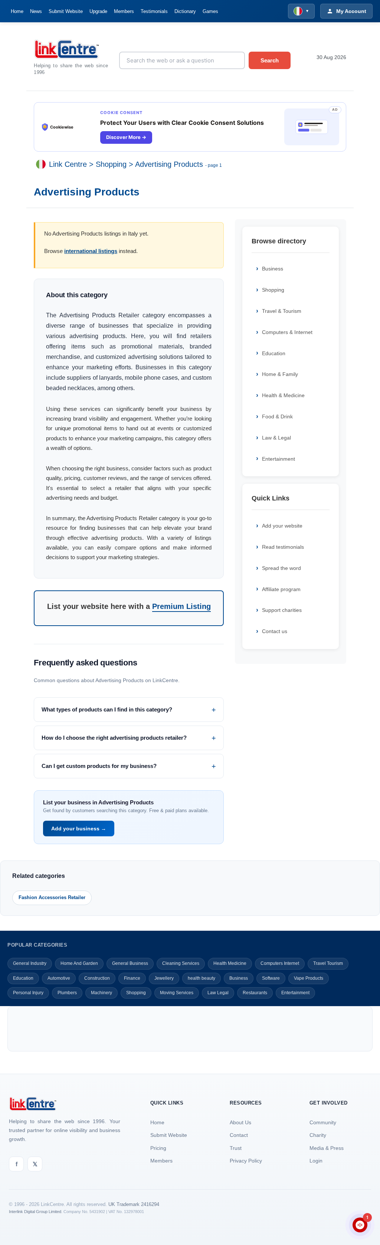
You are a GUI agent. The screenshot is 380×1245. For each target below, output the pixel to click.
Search (270, 60)
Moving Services (176, 992)
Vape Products (308, 978)
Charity (317, 1135)
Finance (132, 978)
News (36, 11)
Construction (97, 978)
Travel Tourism (328, 963)
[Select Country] (42, 164)
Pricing (158, 1148)
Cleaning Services (180, 963)
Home (17, 11)
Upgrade (98, 11)
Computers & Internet (287, 332)
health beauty (201, 978)
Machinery (101, 992)
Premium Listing (181, 606)
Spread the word (281, 568)
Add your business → (78, 828)
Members (124, 11)
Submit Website (66, 11)
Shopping (111, 164)
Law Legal (218, 992)
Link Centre (68, 164)
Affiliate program (281, 589)
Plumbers (67, 992)
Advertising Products (169, 164)
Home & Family (280, 374)
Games (210, 11)
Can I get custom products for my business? (99, 766)
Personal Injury (28, 992)
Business (272, 269)
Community (322, 1122)
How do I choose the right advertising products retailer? (114, 738)
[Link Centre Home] (71, 49)
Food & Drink (277, 416)
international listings (90, 251)
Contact (239, 1135)
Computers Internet (280, 963)
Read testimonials (283, 547)
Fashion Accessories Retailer (52, 897)
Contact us (274, 631)
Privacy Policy (246, 1161)
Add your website (282, 526)
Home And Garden (79, 963)
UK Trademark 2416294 (133, 1204)
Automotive (59, 978)
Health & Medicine (283, 395)
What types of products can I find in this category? (107, 709)
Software (271, 978)
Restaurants (255, 992)
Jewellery (164, 978)
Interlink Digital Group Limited (35, 1211)
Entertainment (278, 459)
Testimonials (154, 11)
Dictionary (185, 11)
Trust (236, 1148)
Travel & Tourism (281, 311)
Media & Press (326, 1148)
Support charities (282, 610)
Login (315, 1161)
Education (273, 353)
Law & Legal (276, 438)
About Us (240, 1122)
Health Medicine (229, 963)
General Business (130, 963)
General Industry (29, 963)
